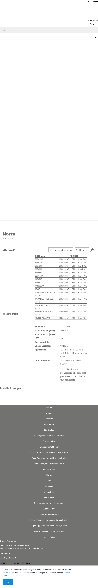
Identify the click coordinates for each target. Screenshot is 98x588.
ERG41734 (9, 249)
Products (91, 65)
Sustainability (49, 441)
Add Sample (81, 250)
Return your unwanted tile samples (49, 435)
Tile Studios (49, 430)
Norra (9, 233)
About (49, 413)
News (94, 106)
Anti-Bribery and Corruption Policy (49, 463)
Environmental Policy (49, 447)
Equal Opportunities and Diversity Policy (49, 458)
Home (49, 407)
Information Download (61, 250)
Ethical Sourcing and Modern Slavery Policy (49, 452)
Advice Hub (49, 424)
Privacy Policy (49, 469)
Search (93, 24)
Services (92, 90)
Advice (93, 81)
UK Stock (92, 130)
